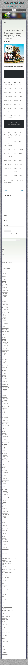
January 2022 (4, 362)
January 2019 (4, 419)
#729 (6, 265)
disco (3, 583)
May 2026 (4, 281)
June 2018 (4, 430)
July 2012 (4, 533)
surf (3, 636)
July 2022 (4, 353)
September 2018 (5, 425)
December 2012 (5, 527)
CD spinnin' (4, 578)
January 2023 (4, 343)
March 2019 (4, 415)
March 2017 (4, 451)
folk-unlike (4, 594)
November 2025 (5, 290)
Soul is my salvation (6, 632)
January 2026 (4, 287)
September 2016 (5, 461)
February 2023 (5, 342)
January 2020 (4, 400)
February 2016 (5, 472)
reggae (3, 627)
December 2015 (5, 475)
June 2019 (4, 411)
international (4, 604)
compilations (4, 582)
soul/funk (4, 633)
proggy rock (4, 624)
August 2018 (4, 426)
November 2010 (5, 549)
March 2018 (4, 434)
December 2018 (5, 420)
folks (3, 596)
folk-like (3, 593)
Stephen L (4, 263)
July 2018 (4, 428)
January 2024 (4, 325)
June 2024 (4, 317)
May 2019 (4, 412)
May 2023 (4, 337)
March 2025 (4, 303)
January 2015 (4, 491)
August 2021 (4, 370)
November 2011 (5, 546)
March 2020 (4, 397)
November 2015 (5, 477)
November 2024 (5, 309)
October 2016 (4, 459)
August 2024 (4, 314)
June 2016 (4, 466)
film (3, 591)
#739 (3, 249)
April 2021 (4, 376)
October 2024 (4, 310)
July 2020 (4, 390)
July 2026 (4, 278)
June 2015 (4, 484)
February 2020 (5, 398)
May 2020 (4, 394)
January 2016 (4, 473)
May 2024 (4, 318)
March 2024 (4, 321)
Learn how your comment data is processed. (14, 234)
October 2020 (4, 386)
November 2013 (5, 511)
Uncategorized (5, 641)
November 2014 (5, 494)
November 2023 (5, 328)
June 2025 (4, 298)
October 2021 (4, 367)
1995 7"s (3, 560)
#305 (22, 190)
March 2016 (4, 470)
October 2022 (4, 348)
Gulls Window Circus (14, 3)
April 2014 (4, 503)
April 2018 (4, 433)
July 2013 (4, 517)
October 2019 (4, 404)
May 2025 (4, 299)
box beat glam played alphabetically (9, 572)
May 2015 (4, 486)
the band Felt (4, 640)
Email (5, 220)
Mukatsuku (4, 613)
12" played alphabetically (7, 557)
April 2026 (4, 282)
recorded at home (5, 625)
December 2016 (5, 456)
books (3, 571)
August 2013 (4, 516)
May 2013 (4, 520)
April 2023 (4, 339)
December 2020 (5, 383)
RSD (3, 630)
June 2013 (4, 519)
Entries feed (4, 651)
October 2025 (4, 292)
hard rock (4, 599)
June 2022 (4, 354)
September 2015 (5, 480)
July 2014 (4, 500)
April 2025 (4, 301)
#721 (11, 267)
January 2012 (4, 542)
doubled (4, 586)
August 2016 (4, 462)
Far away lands (5, 589)
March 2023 (4, 340)
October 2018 (4, 423)
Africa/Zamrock (5, 564)
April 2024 (4, 320)
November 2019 (5, 403)
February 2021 (5, 379)
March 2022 (4, 359)
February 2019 (5, 417)
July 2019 (4, 409)
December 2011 (5, 544)
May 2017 (4, 448)
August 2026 (4, 276)
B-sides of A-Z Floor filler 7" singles (8, 569)
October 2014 (4, 495)
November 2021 (5, 365)
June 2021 (4, 373)
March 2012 (4, 539)
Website (6, 225)
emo (3, 588)
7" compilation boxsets (6, 561)
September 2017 (5, 442)
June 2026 (4, 279)
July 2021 (4, 372)
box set (3, 574)
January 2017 (4, 455)
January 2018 (4, 437)
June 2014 (4, 502)
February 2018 (5, 436)
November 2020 (5, 384)
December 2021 (5, 364)
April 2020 (4, 395)
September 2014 (5, 497)
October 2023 (4, 329)
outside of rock (17, 180)
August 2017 (4, 444)
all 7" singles (4, 566)
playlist (21, 180)
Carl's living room (5, 577)
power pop (4, 622)
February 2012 (5, 541)
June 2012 (4, 535)
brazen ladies (4, 575)
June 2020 (4, 392)
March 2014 (4, 505)
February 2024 (5, 323)
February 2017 (5, 453)
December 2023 (5, 326)
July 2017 (4, 445)
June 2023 (4, 336)
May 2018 (4, 431)
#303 (5, 190)
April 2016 (4, 469)
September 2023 (5, 331)
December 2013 (5, 509)
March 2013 (4, 524)
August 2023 (4, 332)
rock (3, 629)
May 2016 (4, 467)
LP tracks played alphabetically (8, 610)
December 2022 (5, 345)
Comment (6, 201)
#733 (9, 263)
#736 (3, 254)
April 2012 (4, 538)
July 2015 (4, 483)
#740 (3, 248)
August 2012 (4, 531)
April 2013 (4, 522)
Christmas (4, 580)
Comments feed (5, 652)
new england (4, 618)
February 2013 (5, 525)
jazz (3, 605)
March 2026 (4, 284)
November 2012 (5, 528)
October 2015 (4, 478)
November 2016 (5, 458)
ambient (4, 567)
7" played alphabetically (6, 563)
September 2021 (5, 368)
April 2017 (4, 450)
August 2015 (4, 481)
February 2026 (5, 285)
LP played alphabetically (7, 607)
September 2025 (5, 293)
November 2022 (5, 346)
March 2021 (4, 378)
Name (6, 215)
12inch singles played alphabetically (9, 558)
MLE (3, 265)
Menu (14, 9)
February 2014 (5, 506)
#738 (3, 251)
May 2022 (4, 356)
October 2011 (4, 547)
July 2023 (4, 334)
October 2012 (4, 530)
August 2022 (4, 351)
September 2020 (5, 387)
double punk (4, 585)
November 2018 (5, 422)
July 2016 (4, 464)
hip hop (3, 602)
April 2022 (4, 357)
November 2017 (5, 441)
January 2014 (4, 508)
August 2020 (4, 389)
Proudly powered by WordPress (7, 662)
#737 (3, 252)
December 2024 (5, 307)
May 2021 (4, 375)
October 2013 (4, 513)
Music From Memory (6, 616)
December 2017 (5, 439)
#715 (10, 268)
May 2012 (4, 536)
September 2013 (5, 514)
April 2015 (4, 488)
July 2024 (4, 315)
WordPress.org (5, 654)
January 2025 (4, 306)
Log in (3, 649)
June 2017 (4, 447)
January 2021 (4, 381)
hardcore (4, 600)
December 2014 (5, 492)
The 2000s (4, 638)
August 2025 (4, 295)
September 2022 (5, 350)
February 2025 (5, 304)
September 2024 (5, 312)
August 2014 (4, 499)
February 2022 (5, 361)
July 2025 (4, 296)
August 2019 (4, 408)
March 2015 (4, 489)
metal (3, 611)
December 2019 (5, 401)
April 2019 (4, 414)
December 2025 (5, 288)
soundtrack (4, 635)
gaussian (4, 597)
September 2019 (5, 406)
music (3, 614)
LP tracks (4, 608)
